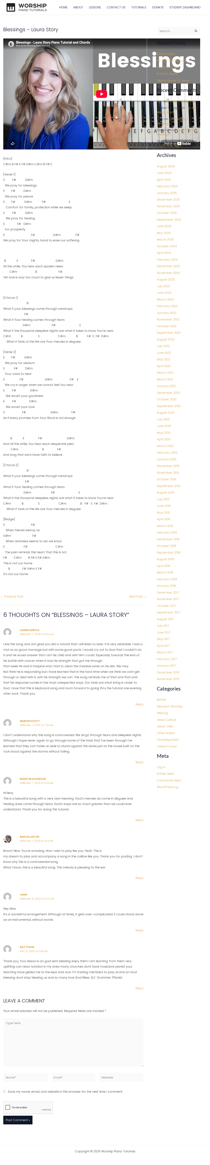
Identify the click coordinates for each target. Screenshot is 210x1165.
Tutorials (138, 7)
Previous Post (11, 596)
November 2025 (168, 206)
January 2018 (166, 586)
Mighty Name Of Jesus (173, 80)
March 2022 (165, 373)
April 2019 (163, 519)
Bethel (161, 700)
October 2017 (166, 606)
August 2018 (165, 559)
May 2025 (164, 233)
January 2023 (166, 313)
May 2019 (163, 512)
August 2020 (166, 413)
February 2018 (167, 579)
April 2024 (164, 253)
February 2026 (167, 186)
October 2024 (167, 246)
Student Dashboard (184, 7)
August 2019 (165, 492)
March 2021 (165, 379)
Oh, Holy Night (171, 146)
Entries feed (165, 774)
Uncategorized (168, 740)
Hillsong (162, 713)
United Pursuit (167, 746)
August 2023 (166, 279)
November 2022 (168, 319)
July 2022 (163, 346)
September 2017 (168, 612)
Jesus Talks (165, 726)
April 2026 (164, 180)
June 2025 (164, 226)
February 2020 (167, 452)
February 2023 (167, 306)
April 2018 (163, 566)
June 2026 (164, 173)
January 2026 (167, 193)
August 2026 (166, 166)
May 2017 (163, 639)
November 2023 (168, 273)
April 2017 (163, 646)
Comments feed (169, 780)
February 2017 (167, 659)
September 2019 (168, 486)
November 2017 (168, 599)
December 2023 (168, 266)
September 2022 (169, 333)
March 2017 (165, 652)
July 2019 (163, 499)
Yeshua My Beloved (182, 101)
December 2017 (168, 592)
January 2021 (166, 386)
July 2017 (163, 626)
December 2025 (168, 199)
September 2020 (169, 406)
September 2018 (168, 552)
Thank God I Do (168, 67)
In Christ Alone (167, 74)
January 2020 (166, 459)
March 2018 (165, 572)
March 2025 (165, 239)
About (78, 7)
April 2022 (164, 366)
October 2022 (167, 326)
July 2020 (163, 419)
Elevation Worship (170, 706)
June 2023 (164, 293)
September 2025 (169, 220)
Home (63, 7)
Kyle (160, 101)
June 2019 (164, 506)
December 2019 (168, 466)
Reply (140, 704)
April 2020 (164, 439)
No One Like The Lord (172, 60)
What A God (166, 54)
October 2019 (166, 479)
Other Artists (166, 733)
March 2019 (165, 526)
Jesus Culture (166, 720)
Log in (161, 767)
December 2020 (168, 393)
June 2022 (164, 353)
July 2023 (163, 286)
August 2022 (166, 339)
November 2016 (168, 679)
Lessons (95, 7)
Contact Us (116, 7)
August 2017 (165, 619)
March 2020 (165, 446)
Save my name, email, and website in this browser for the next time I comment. (65, 1092)
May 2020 (163, 433)
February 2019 (167, 532)
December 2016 (168, 672)
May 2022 (163, 359)
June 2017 (163, 632)
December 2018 (168, 539)
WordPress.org (167, 787)
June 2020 (164, 426)
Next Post (138, 596)
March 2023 (165, 299)
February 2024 (167, 259)
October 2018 (166, 546)
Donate (158, 7)
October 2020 (167, 399)
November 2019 (168, 473)
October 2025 (167, 213)
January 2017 (166, 666)
